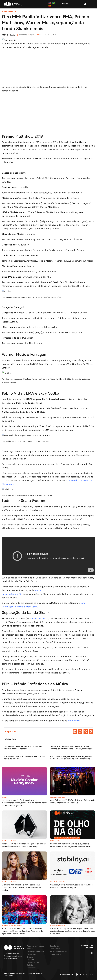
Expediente (54, 946)
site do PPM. (74, 720)
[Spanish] (50, 5)
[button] (75, 731)
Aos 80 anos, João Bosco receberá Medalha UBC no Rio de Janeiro (24, 757)
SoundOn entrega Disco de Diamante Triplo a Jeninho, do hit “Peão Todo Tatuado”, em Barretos (71, 747)
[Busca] (72, 4)
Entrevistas (31, 954)
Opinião (30, 965)
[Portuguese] (53, 3)
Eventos (19, 925)
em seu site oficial (39, 618)
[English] (50, 3)
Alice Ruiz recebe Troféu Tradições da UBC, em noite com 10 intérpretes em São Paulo (72, 801)
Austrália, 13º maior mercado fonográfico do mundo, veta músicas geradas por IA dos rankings (24, 845)
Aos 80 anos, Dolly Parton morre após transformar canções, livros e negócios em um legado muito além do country (72, 931)
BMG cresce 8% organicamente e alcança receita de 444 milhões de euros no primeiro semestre (71, 757)
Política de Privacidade (58, 951)
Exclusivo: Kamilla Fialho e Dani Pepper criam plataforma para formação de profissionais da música (21, 887)
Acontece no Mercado (57, 797)
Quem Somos (55, 949)
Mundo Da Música (9, 11)
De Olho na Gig (55, 841)
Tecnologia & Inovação (57, 882)
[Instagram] (91, 953)
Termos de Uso (55, 954)
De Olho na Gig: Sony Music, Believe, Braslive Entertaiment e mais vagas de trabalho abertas (70, 845)
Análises (4, 797)
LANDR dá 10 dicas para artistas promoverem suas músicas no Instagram (23, 747)
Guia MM (30, 960)
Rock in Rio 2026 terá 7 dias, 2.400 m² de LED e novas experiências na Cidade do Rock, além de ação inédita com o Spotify (22, 931)
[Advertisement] (48, 67)
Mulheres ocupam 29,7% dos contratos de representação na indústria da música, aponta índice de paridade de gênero (24, 803)
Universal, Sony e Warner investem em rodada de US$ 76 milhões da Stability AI (71, 886)
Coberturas (31, 968)
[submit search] (85, 4)
